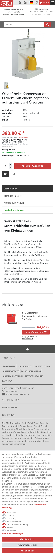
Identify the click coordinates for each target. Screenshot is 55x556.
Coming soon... (10, 407)
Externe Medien (14, 521)
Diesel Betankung (31, 371)
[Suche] (47, 24)
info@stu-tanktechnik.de (14, 14)
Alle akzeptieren (27, 539)
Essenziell (11, 512)
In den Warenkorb (34, 166)
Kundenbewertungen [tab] (14, 210)
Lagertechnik (42, 366)
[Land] (31, 2)
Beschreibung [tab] (10, 188)
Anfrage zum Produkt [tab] (14, 202)
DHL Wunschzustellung (17, 524)
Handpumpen (25, 366)
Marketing (11, 518)
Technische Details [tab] (13, 195)
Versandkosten (23, 138)
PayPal (10, 527)
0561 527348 (11, 391)
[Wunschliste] (36, 2)
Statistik (10, 515)
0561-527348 (14, 12)
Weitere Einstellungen (12, 533)
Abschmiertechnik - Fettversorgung (23, 376)
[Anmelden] (20, 2)
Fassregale (9, 366)
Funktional (11, 530)
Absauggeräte (11, 371)
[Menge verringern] (10, 167)
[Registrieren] (26, 2)
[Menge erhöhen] (10, 164)
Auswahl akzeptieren (27, 545)
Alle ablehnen (27, 550)
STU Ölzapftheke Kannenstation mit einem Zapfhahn (34, 316)
